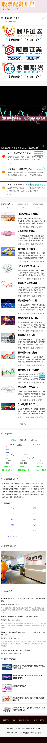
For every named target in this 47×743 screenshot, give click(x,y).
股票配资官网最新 (19, 686)
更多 (42, 18)
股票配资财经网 (28, 732)
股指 (12, 513)
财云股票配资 (38, 153)
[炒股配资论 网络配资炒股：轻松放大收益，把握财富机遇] (7, 667)
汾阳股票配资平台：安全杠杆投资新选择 (19, 147)
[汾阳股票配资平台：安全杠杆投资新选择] (23, 118)
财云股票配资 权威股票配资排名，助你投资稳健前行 (19, 616)
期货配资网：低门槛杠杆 (30, 317)
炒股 (12, 519)
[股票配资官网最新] (7, 688)
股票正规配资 (39, 720)
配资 (12, 525)
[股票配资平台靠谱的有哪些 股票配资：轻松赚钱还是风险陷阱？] (7, 709)
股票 (34, 513)
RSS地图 (29, 728)
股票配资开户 (12, 536)
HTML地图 (36, 728)
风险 (34, 519)
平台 (12, 508)
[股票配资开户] (18, 4)
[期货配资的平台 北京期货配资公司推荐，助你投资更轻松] (7, 677)
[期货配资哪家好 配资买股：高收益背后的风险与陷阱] (7, 699)
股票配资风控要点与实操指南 (32, 283)
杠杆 (34, 508)
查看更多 (23, 424)
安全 (34, 536)
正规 (34, 530)
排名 (12, 530)
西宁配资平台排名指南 (28, 369)
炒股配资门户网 (8, 720)
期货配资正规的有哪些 (35, 169)
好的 (34, 525)
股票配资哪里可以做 (36, 185)
